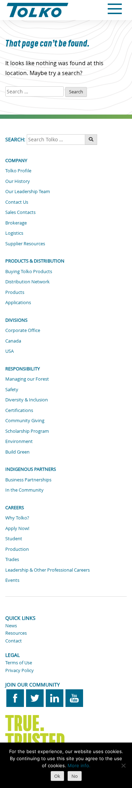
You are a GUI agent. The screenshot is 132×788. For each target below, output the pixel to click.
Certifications (19, 410)
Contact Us (16, 202)
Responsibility (22, 368)
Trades (12, 559)
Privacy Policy (19, 670)
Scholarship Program (27, 431)
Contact (13, 641)
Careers (14, 507)
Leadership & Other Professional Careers (47, 570)
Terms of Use (18, 662)
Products (14, 292)
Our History (17, 181)
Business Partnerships (28, 479)
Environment (19, 441)
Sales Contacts (20, 212)
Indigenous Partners (30, 469)
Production (17, 549)
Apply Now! (17, 528)
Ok (57, 776)
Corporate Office (22, 330)
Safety (11, 389)
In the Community (24, 490)
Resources (16, 633)
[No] (123, 765)
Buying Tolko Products (28, 271)
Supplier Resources (25, 243)
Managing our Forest (27, 379)
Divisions (16, 320)
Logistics (14, 233)
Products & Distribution (34, 261)
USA (9, 351)
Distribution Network (27, 281)
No (74, 776)
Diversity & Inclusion (26, 399)
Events (12, 580)
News (11, 625)
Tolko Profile (18, 170)
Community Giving (24, 420)
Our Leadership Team (27, 191)
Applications (18, 302)
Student (13, 538)
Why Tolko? (17, 518)
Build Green (17, 452)
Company (16, 160)
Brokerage (16, 223)
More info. (79, 765)
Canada (13, 341)
